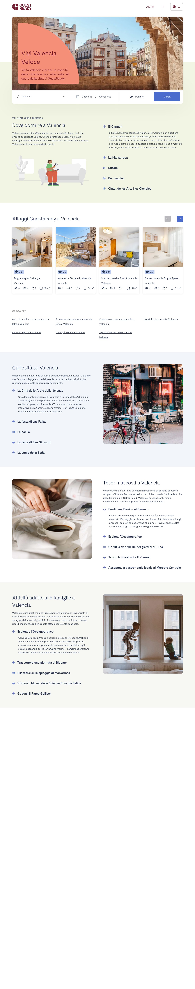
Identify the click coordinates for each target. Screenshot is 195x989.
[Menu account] (176, 6)
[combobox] (39, 96)
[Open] (63, 96)
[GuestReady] (22, 7)
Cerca (167, 96)
